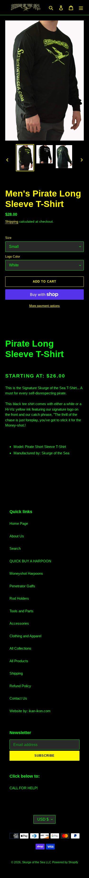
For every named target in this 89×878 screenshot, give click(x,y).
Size (8, 238)
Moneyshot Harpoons (26, 573)
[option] (25, 157)
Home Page (18, 523)
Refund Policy (20, 686)
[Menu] (81, 7)
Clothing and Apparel (25, 636)
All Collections (20, 648)
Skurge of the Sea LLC (36, 862)
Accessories (19, 623)
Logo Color (12, 256)
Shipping (11, 221)
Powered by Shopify (65, 862)
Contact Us (18, 698)
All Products (18, 661)
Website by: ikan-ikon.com (30, 711)
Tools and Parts (21, 611)
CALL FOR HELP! (23, 788)
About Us (16, 536)
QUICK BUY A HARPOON (30, 561)
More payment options (44, 306)
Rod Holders (19, 598)
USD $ (43, 819)
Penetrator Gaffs (22, 586)
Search (15, 548)
